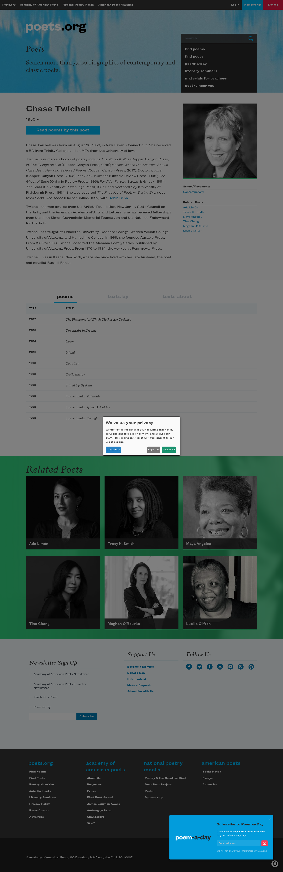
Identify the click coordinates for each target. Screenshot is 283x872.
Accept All (169, 449)
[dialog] (141, 435)
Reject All (153, 449)
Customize (113, 449)
